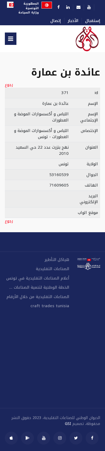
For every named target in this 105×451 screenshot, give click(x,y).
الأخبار (73, 21)
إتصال (55, 21)
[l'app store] (11, 438)
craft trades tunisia (49, 306)
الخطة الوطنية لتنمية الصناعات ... (39, 287)
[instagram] (59, 438)
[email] (78, 7)
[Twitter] (75, 438)
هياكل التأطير (56, 260)
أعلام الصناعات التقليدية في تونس (37, 278)
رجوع (9, 85)
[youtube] (43, 438)
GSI (68, 423)
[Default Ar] (80, 38)
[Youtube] (89, 7)
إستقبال (92, 21)
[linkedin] (68, 7)
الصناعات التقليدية (52, 269)
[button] (10, 39)
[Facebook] (58, 7)
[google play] (27, 438)
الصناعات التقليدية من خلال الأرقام (37, 297)
